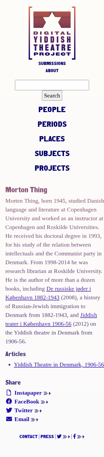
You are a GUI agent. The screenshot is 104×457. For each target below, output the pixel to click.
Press (47, 436)
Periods (52, 124)
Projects (52, 168)
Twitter (23, 410)
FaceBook (27, 401)
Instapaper (28, 392)
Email (22, 419)
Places (52, 138)
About (52, 70)
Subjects (52, 153)
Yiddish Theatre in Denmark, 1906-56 (59, 364)
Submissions (52, 63)
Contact (28, 436)
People (52, 109)
